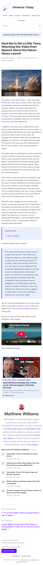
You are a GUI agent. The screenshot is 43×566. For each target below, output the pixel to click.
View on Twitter (13, 236)
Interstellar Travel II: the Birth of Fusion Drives (22, 455)
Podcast (18, 15)
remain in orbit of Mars (26, 306)
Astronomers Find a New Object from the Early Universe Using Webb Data (22, 464)
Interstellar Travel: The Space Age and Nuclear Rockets (22, 473)
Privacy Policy (26, 556)
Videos (11, 15)
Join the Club (35, 15)
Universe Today (23, 7)
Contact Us (16, 556)
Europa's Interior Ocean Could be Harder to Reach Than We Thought (23, 491)
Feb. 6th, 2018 (9, 103)
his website (33, 445)
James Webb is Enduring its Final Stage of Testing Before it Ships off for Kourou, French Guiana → (21, 526)
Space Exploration (8, 60)
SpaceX (17, 348)
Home (5, 15)
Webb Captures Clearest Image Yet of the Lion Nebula (23, 482)
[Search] (40, 26)
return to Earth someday (20, 309)
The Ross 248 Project (13, 429)
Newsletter (26, 15)
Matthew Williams (10, 58)
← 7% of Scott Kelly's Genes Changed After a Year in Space (20, 514)
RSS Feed (21, 20)
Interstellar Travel (33, 429)
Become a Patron (9, 551)
